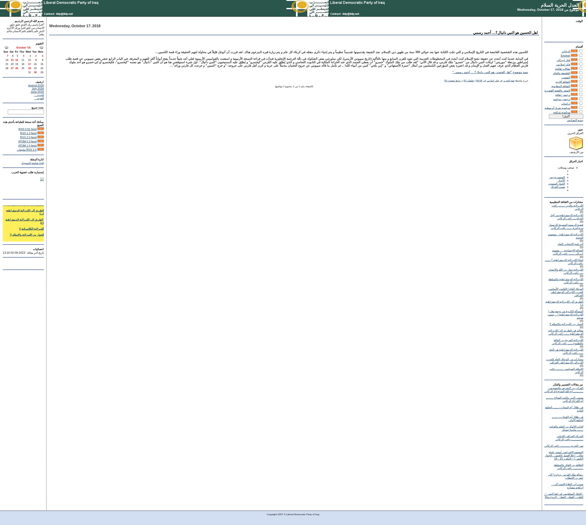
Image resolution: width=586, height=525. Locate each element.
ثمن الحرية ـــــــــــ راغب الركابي (563, 445)
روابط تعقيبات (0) (452, 80)
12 (16, 60)
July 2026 (38, 88)
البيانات (566, 51)
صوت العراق (558, 186)
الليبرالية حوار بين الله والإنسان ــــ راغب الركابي (565, 271)
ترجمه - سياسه (561, 99)
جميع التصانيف (575, 120)
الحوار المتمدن (556, 183)
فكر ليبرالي (563, 60)
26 (16, 68)
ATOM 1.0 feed (27, 145)
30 (35, 72)
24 (29, 68)
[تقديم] (6, 48)
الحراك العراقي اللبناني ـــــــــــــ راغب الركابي (569, 438)
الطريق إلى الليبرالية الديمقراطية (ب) (25, 208)
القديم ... (39, 98)
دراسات (565, 103)
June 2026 (37, 92)
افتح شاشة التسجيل (32, 163)
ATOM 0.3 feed (27, 141)
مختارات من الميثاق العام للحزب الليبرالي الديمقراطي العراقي (564, 361)
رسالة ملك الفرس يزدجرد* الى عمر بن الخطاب (565, 476)
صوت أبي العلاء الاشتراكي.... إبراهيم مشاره (567, 486)
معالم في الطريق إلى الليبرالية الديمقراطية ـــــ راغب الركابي (565, 332)
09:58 (479, 80)
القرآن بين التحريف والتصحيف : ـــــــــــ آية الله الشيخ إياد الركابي (563, 390)
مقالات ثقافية (562, 68)
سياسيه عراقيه (561, 112)
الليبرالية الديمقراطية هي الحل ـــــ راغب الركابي (566, 351)
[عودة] (41, 48)
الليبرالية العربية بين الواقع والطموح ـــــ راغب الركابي (567, 342)
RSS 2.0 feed (28, 137)
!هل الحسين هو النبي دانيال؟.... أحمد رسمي (505, 33)
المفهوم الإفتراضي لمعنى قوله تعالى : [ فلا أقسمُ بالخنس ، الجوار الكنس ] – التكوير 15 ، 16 (564, 455)
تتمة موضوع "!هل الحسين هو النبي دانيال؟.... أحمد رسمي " (490, 72)
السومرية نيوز (557, 177)
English (565, 55)
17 (29, 64)
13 (12, 60)
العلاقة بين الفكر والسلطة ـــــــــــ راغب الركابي (568, 466)
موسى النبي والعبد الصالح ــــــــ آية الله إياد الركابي (564, 399)
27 (12, 68)
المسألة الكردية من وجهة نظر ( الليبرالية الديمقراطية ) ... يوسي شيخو (565, 314)
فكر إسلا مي (563, 64)
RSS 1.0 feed (28, 133)
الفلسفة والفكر (561, 73)
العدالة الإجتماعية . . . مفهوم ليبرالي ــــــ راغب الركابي (567, 252)
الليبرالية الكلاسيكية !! (31, 224)
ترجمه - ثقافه (562, 95)
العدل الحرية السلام (560, 5)
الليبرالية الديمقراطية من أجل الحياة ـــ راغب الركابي (566, 217)
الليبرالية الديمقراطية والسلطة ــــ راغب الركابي (565, 281)
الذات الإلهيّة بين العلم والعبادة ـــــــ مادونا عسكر (566, 428)
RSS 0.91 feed (28, 129)
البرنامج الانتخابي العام (570, 244)
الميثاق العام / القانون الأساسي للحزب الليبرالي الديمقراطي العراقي (565, 292)
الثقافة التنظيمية (560, 86)
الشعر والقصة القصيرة (557, 90)
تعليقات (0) (469, 80)
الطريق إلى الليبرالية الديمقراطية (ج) (24, 217)
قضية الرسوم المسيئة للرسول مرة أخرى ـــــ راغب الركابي (566, 226)
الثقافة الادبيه (563, 81)
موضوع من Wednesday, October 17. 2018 (548, 9)
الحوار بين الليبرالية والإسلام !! (566, 324)
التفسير (565, 77)
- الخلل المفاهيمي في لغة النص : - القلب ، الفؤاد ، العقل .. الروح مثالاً (564, 495)
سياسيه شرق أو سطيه (557, 108)
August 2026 (36, 85)
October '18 (23, 47)
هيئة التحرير (508, 80)
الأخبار (561, 180)
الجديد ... (39, 95)
